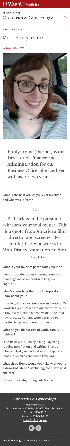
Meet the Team (12, 29)
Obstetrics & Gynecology (28, 18)
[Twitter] (38, 428)
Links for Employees (35, 420)
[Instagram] (32, 428)
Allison (9, 47)
